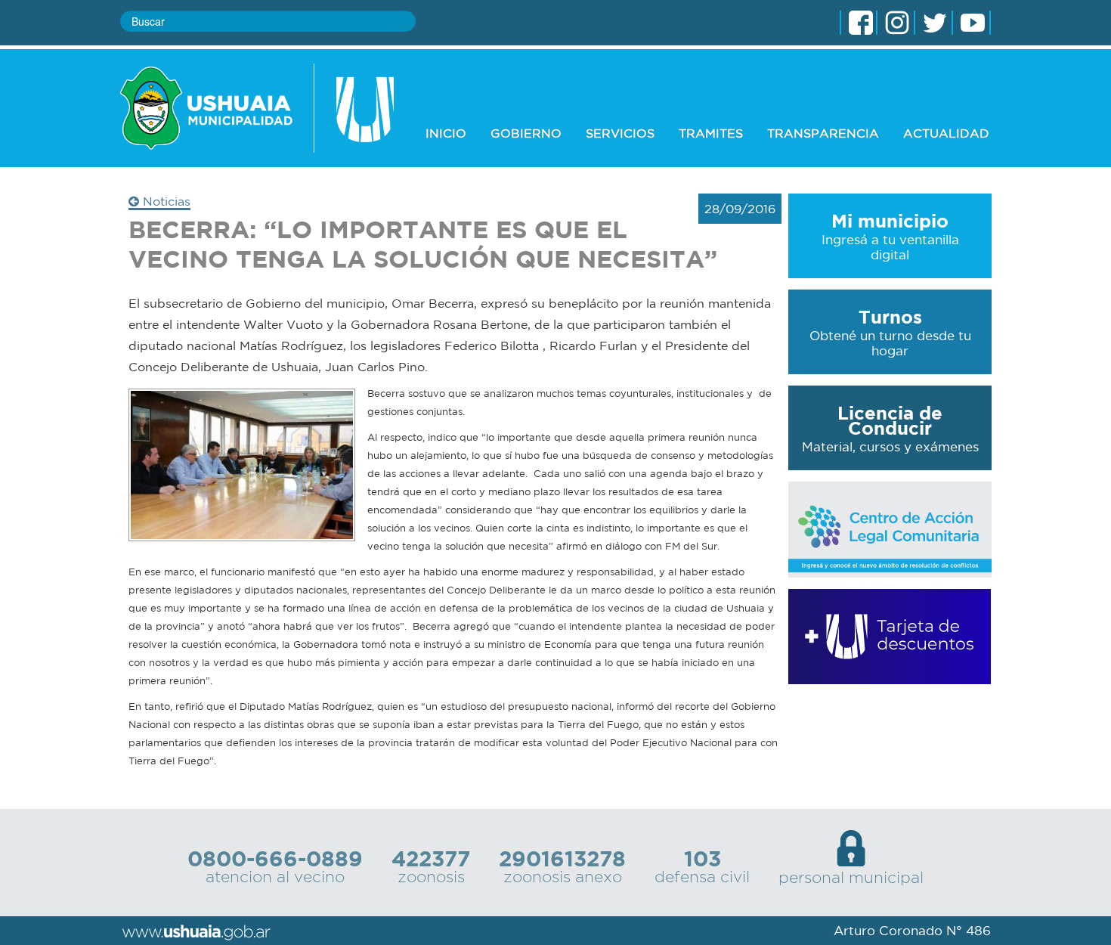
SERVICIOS (620, 133)
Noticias (164, 201)
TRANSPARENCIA (823, 133)
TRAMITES (711, 133)
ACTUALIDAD (946, 133)
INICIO (446, 133)
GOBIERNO (526, 133)
